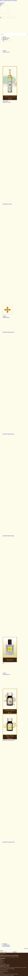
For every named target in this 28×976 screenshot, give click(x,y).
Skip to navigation (4, 0)
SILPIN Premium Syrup (6, 51)
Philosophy (2, 960)
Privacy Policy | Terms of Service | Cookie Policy (9, 974)
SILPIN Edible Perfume (6, 317)
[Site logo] (2, 3)
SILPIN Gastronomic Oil (6, 674)
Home (1, 959)
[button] (14, 14)
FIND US (26, 948)
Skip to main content (12, 0)
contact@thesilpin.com (4, 971)
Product (1, 962)
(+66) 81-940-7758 (3, 970)
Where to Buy (2, 963)
